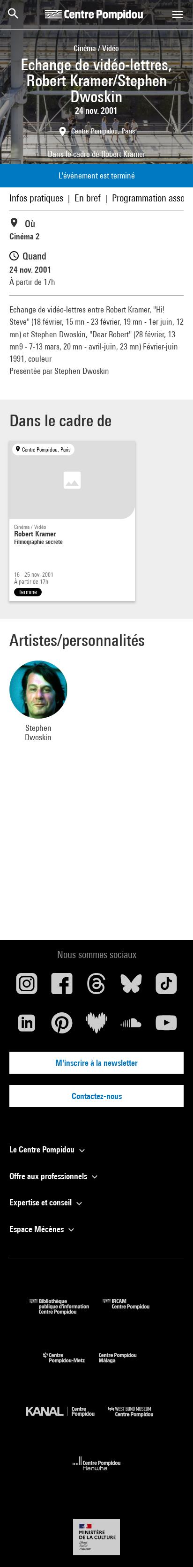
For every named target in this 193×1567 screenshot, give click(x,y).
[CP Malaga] (124, 1365)
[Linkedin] (26, 1026)
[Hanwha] (97, 1473)
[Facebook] (61, 987)
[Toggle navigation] (178, 14)
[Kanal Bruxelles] (67, 1419)
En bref (87, 198)
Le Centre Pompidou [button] (42, 1149)
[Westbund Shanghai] (137, 1419)
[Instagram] (26, 987)
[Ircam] (133, 1311)
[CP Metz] (71, 1365)
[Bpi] (66, 1311)
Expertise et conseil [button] (41, 1202)
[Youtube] (166, 1026)
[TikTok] (166, 987)
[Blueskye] (131, 987)
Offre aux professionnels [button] (49, 1176)
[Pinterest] (61, 1026)
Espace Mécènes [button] (37, 1229)
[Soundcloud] (131, 1026)
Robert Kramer (123, 154)
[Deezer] (96, 1026)
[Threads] (96, 987)
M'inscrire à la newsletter (96, 1063)
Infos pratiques (36, 198)
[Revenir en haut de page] (171, 1545)
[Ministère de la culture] (96, 1537)
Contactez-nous (97, 1096)
